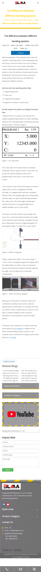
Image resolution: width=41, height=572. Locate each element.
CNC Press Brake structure (29, 371)
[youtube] (20, 414)
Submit (7, 470)
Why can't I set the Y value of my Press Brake (11, 373)
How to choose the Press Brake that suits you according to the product (29, 373)
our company (17, 329)
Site (26, 48)
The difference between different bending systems (11, 378)
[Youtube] (8, 504)
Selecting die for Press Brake (11, 376)
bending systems (9, 361)
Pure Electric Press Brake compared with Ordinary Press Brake (29, 378)
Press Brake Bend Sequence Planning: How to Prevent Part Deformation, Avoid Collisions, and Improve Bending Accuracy (29, 381)
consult (13, 337)
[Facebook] (4, 504)
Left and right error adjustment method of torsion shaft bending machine (29, 376)
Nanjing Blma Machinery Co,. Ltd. (13, 431)
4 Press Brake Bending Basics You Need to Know (11, 371)
